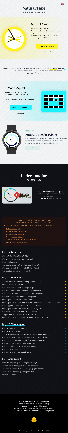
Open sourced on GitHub (38, 431)
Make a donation (11, 229)
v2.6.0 (47, 431)
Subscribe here (20, 234)
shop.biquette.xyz (17, 237)
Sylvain (35, 222)
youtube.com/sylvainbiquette (27, 239)
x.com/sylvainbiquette (20, 242)
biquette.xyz (22, 231)
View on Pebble (33, 148)
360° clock (53, 68)
